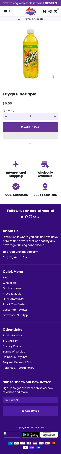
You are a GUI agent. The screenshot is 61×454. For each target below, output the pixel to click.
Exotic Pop (40, 427)
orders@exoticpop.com (20, 252)
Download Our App (15, 315)
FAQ (5, 277)
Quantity (8, 110)
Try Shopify (10, 341)
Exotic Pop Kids (13, 335)
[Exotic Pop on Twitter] (22, 217)
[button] (30, 135)
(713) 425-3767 (15, 257)
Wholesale (10, 283)
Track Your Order (14, 304)
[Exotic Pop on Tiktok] (38, 217)
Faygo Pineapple (34, 18)
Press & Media (12, 294)
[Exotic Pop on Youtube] (34, 217)
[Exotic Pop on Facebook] (26, 217)
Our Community (13, 299)
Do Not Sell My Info (15, 357)
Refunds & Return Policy (18, 368)
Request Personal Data (18, 362)
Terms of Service (14, 352)
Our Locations (12, 288)
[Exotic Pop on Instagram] (30, 217)
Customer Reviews (15, 310)
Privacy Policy (12, 346)
